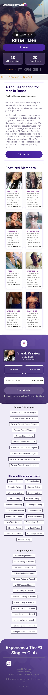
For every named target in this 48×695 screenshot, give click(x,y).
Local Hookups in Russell (24, 614)
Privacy (28, 672)
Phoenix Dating (14, 528)
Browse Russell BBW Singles (24, 412)
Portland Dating (33, 528)
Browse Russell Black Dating (24, 418)
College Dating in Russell (24, 573)
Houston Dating (32, 499)
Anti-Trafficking (32, 674)
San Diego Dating (34, 534)
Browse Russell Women (24, 430)
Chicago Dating (33, 487)
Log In (39, 4)
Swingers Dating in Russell (24, 632)
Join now (24, 47)
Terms (20, 672)
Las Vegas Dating (35, 504)
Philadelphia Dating (34, 522)
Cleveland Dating (15, 493)
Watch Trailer (25, 35)
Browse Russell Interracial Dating (24, 459)
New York (14, 77)
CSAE (11, 674)
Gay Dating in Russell (24, 591)
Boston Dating (33, 481)
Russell (27, 77)
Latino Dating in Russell (24, 602)
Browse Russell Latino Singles (24, 448)
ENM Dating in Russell (24, 585)
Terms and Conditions (36, 396)
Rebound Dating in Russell (24, 626)
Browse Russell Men (24, 436)
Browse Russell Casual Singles (24, 424)
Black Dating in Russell (24, 561)
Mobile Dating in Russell (24, 620)
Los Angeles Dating (15, 510)
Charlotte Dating (14, 487)
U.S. (3, 77)
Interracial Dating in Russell (24, 597)
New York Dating (13, 522)
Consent (19, 674)
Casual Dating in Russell (24, 567)
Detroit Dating (14, 499)
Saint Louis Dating (13, 534)
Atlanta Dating (15, 481)
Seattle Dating (24, 540)
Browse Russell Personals (24, 442)
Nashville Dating (35, 516)
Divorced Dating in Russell (24, 579)
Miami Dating (35, 510)
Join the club (24, 154)
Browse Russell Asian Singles (24, 453)
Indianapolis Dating (14, 504)
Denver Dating (34, 493)
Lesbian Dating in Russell (24, 608)
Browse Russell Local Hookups (24, 465)
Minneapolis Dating (14, 516)
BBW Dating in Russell (24, 556)
